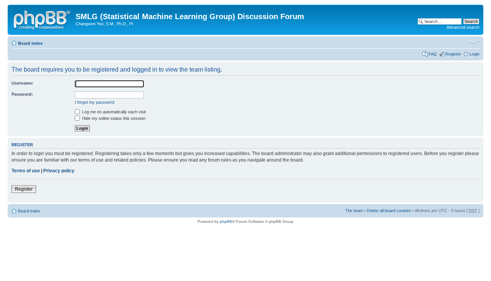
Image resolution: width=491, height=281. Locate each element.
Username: (22, 83)
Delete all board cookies (389, 210)
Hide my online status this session (113, 118)
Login (474, 54)
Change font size (473, 41)
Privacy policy (58, 170)
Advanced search (463, 27)
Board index (30, 43)
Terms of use (26, 170)
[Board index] (43, 19)
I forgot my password (94, 102)
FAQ (432, 54)
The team (354, 210)
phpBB (226, 221)
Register (453, 54)
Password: (22, 94)
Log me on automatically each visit (113, 111)
